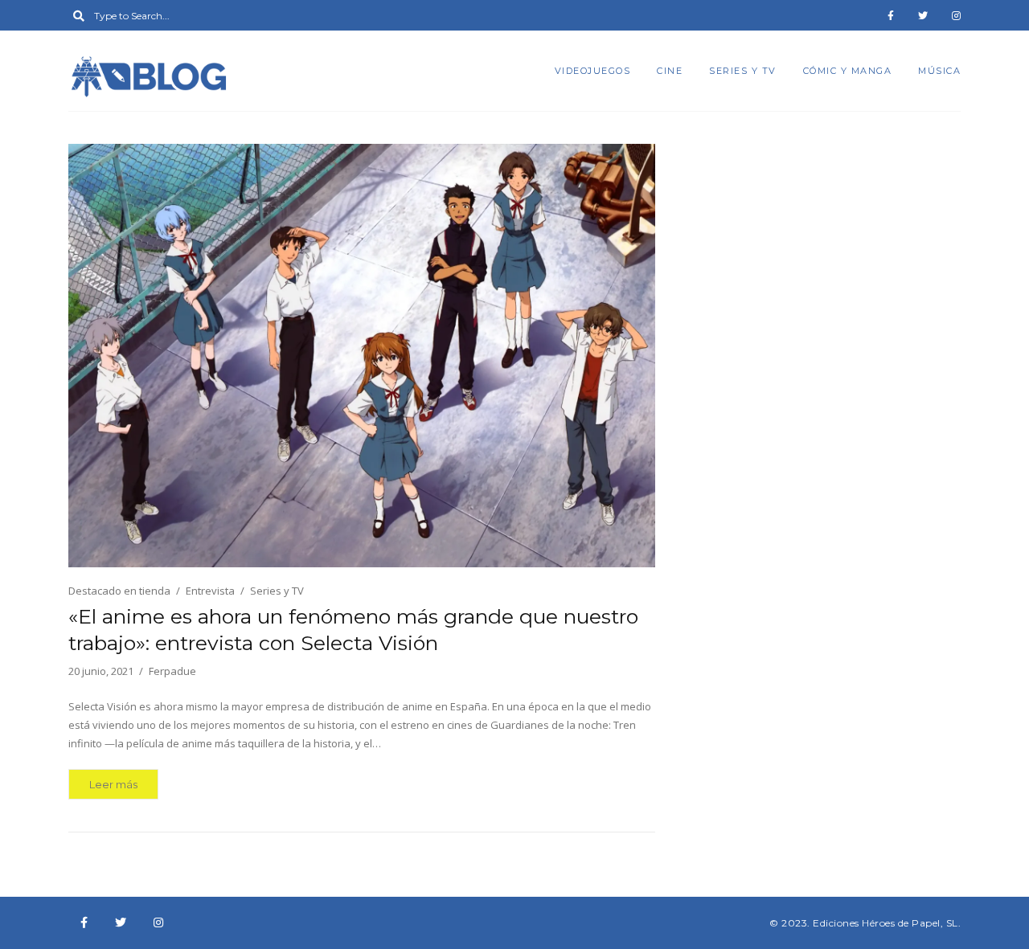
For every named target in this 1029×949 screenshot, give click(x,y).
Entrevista (210, 590)
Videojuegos (593, 70)
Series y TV (743, 70)
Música (939, 70)
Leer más (113, 784)
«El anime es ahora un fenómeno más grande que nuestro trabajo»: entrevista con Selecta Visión (353, 629)
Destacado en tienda (119, 590)
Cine (670, 70)
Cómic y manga (847, 70)
